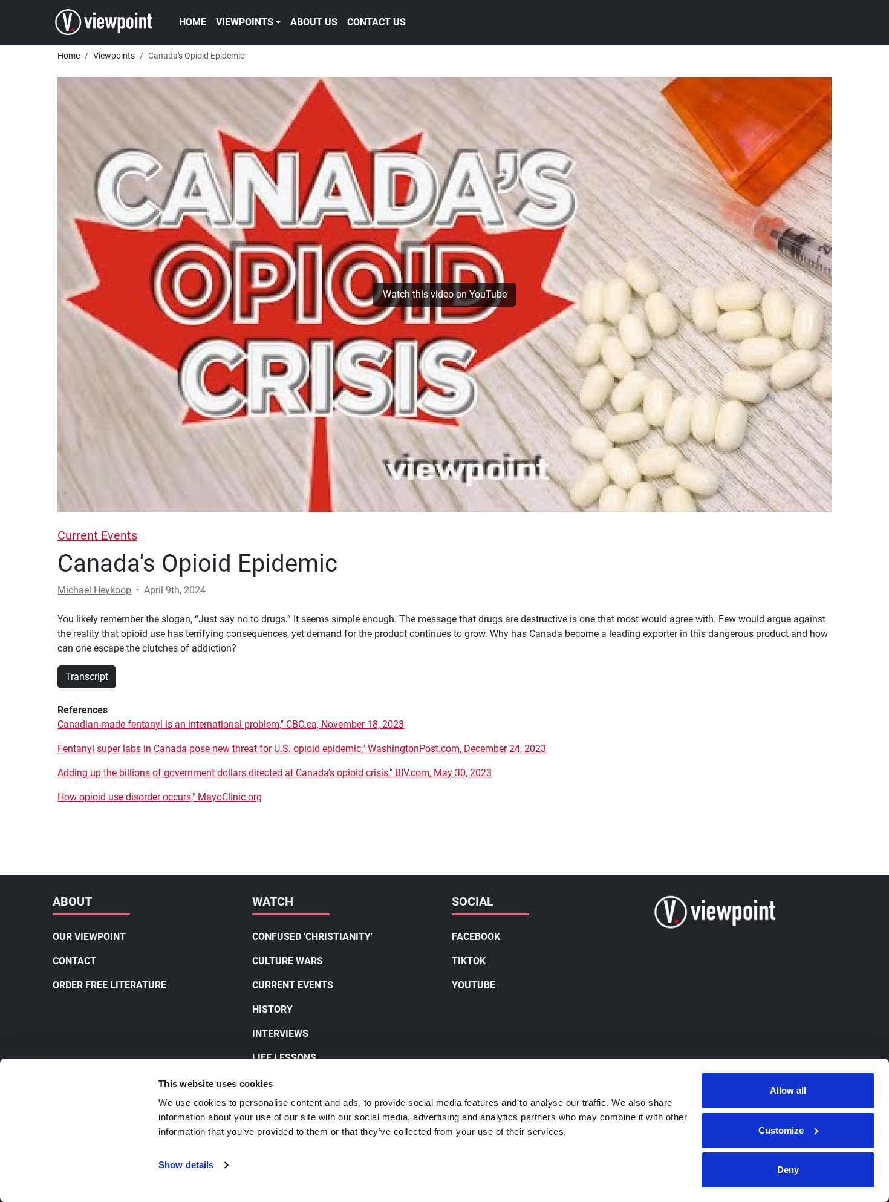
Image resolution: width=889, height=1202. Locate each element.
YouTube (473, 985)
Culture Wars (287, 961)
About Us (313, 22)
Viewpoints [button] (244, 22)
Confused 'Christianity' (312, 936)
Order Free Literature (109, 985)
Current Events (97, 535)
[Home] (108, 22)
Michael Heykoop (94, 590)
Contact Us (376, 22)
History (272, 1009)
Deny (788, 1169)
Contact (74, 961)
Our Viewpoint (89, 936)
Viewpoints (114, 55)
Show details (185, 1165)
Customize (781, 1130)
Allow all (788, 1090)
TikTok (469, 961)
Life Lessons (284, 1057)
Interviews (280, 1033)
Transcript (86, 676)
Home (192, 22)
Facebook (476, 936)
